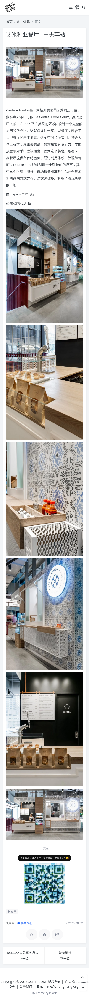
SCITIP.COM (37, 982)
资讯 (13, 911)
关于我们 (25, 986)
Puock (53, 993)
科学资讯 (23, 22)
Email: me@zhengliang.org (58, 986)
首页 (9, 22)
